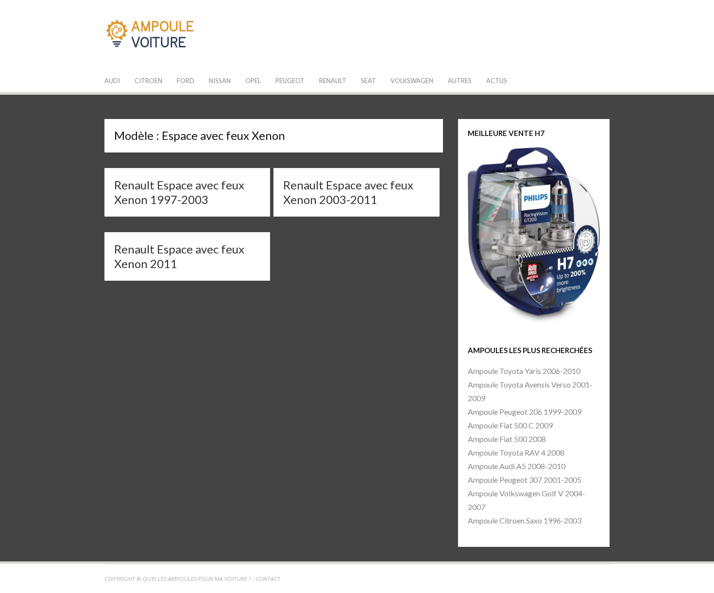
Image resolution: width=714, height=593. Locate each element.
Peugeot (290, 81)
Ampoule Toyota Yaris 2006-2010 (524, 370)
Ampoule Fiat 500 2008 (507, 438)
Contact (268, 578)
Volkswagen (412, 81)
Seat (368, 81)
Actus (496, 81)
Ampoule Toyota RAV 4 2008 (516, 452)
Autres (460, 81)
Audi (112, 81)
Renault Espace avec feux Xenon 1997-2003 (179, 192)
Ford (185, 81)
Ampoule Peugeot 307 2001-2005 (524, 479)
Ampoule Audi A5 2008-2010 (516, 466)
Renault (332, 81)
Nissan (220, 81)
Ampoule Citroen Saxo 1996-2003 (524, 520)
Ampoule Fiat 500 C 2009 (510, 425)
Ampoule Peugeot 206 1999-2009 (524, 411)
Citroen (148, 81)
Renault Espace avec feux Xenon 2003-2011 (348, 192)
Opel (253, 81)
